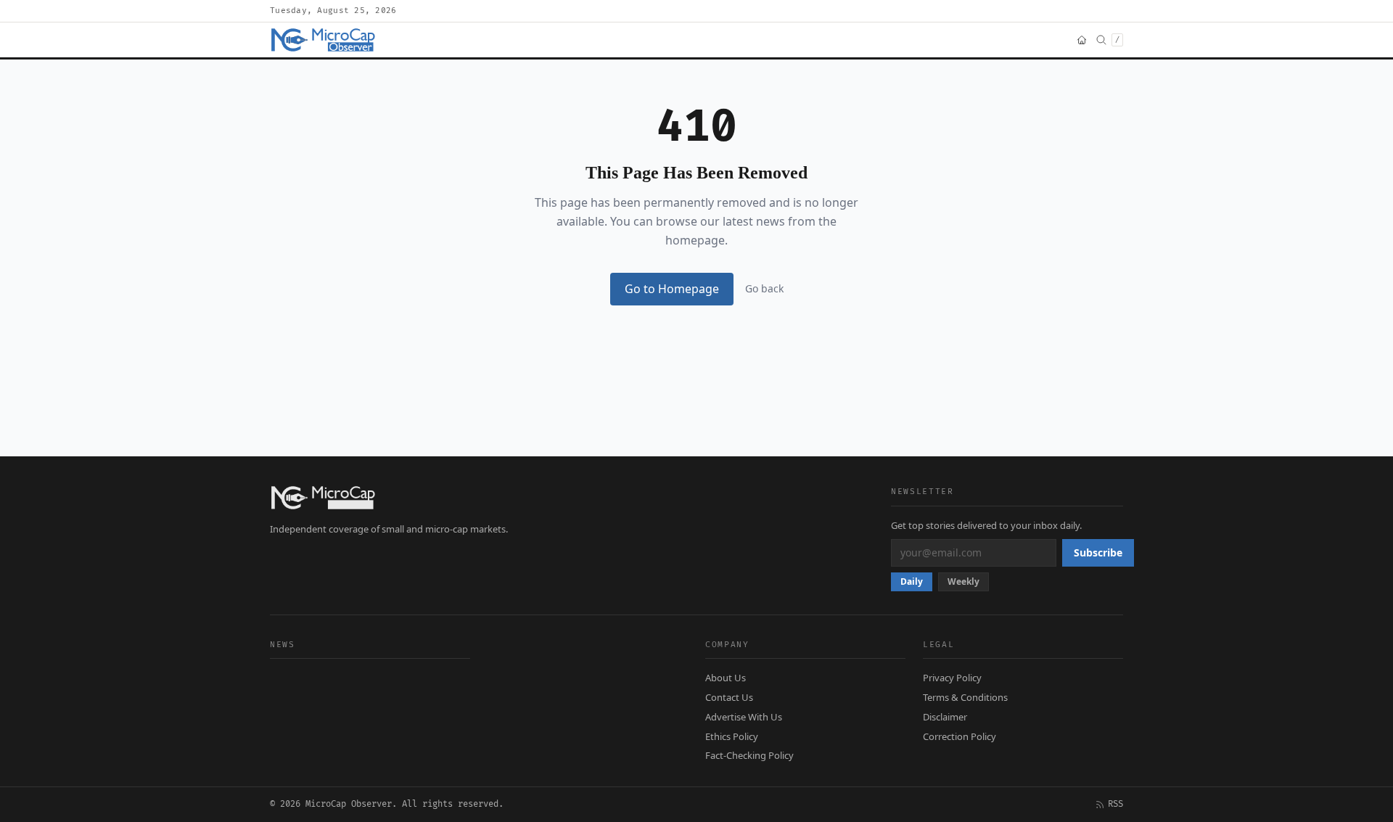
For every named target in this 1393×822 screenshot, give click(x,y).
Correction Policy (959, 736)
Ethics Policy (731, 736)
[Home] (1082, 39)
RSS (1115, 804)
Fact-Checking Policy (749, 755)
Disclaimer (945, 716)
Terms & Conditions (965, 697)
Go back (764, 288)
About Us (725, 677)
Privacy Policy (952, 677)
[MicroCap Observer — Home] (324, 40)
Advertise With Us (743, 716)
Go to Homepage (672, 289)
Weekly (963, 581)
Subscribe (1098, 552)
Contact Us (729, 697)
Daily (911, 581)
